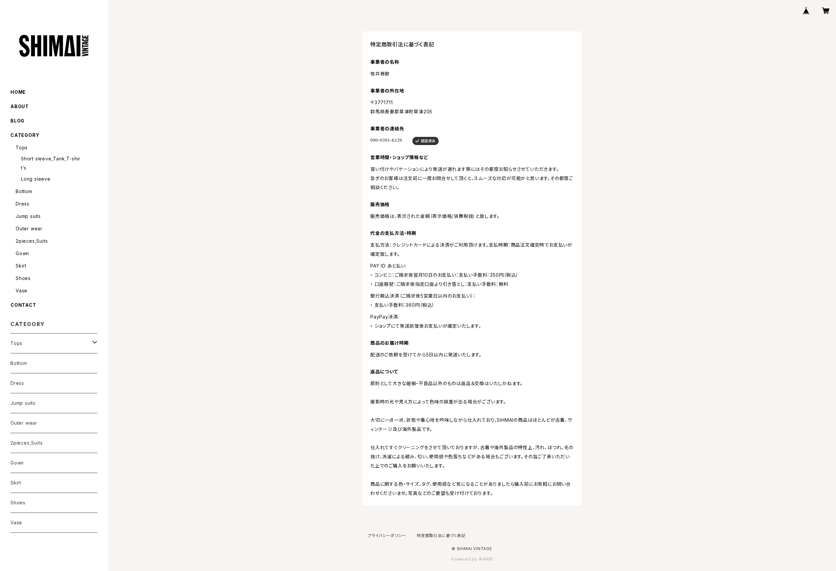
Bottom (24, 191)
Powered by (464, 559)
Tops (22, 147)
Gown (22, 253)
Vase (21, 290)
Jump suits (28, 216)
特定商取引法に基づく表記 (441, 535)
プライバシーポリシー (387, 535)
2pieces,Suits (32, 241)
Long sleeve (36, 179)
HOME (18, 92)
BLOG (17, 120)
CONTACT (23, 305)
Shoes (23, 278)
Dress (22, 203)
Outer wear (29, 228)
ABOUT (19, 106)
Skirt (21, 266)
